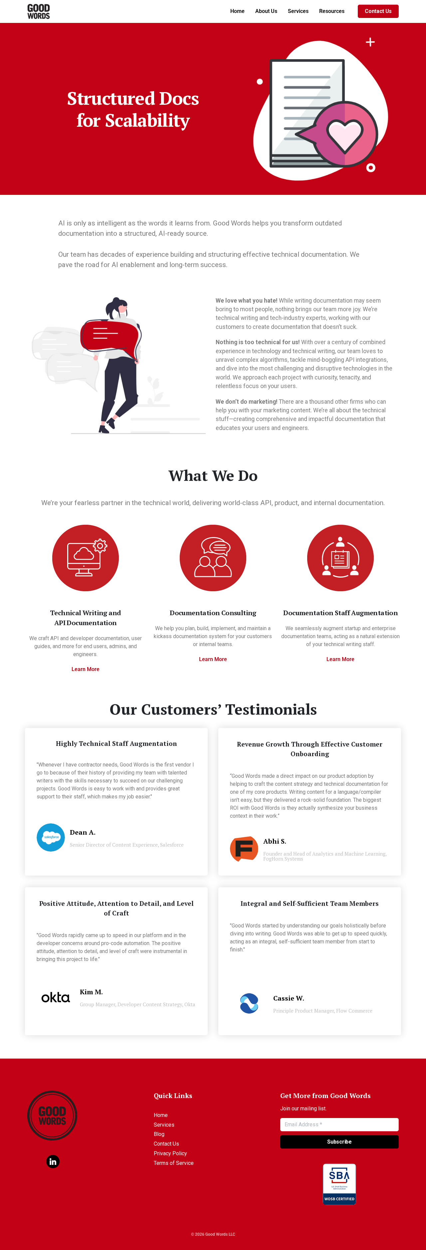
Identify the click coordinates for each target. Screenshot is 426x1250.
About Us (266, 11)
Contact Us (378, 11)
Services (298, 11)
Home (237, 11)
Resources (331, 11)
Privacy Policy (170, 1153)
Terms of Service (174, 1163)
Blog (159, 1134)
